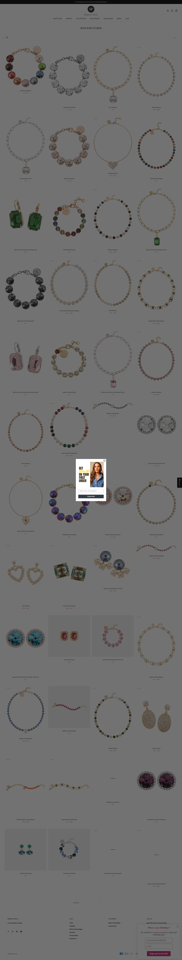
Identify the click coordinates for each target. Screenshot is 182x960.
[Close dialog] (104, 461)
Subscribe (91, 496)
